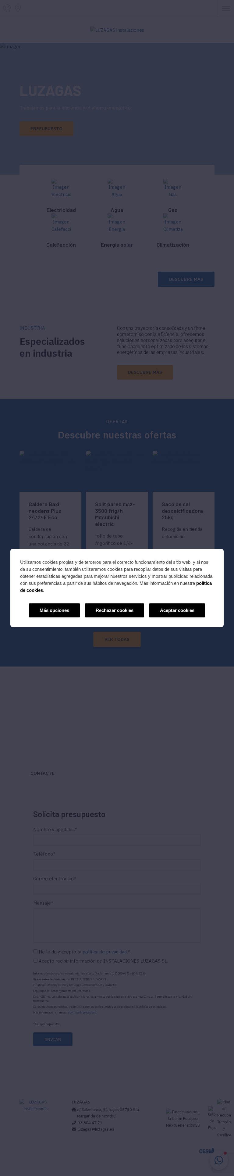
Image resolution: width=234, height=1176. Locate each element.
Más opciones (54, 610)
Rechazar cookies (114, 610)
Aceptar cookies (177, 610)
